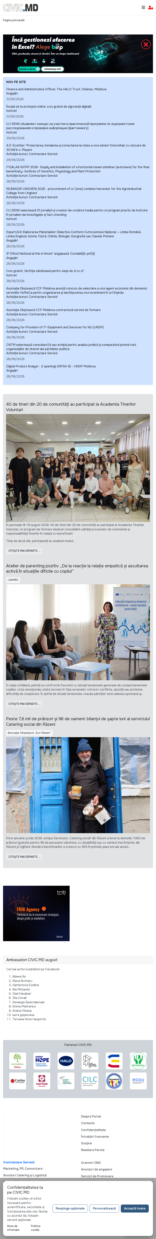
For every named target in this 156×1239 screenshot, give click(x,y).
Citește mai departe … (24, 550)
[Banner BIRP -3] (78, 53)
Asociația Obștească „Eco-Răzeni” (29, 733)
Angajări (12, 93)
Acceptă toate (135, 1208)
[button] (150, 8)
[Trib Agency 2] (36, 913)
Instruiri (11, 111)
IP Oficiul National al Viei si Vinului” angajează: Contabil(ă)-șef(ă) (50, 254)
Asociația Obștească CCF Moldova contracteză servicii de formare (53, 310)
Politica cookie (35, 1228)
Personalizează (104, 1208)
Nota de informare (13, 1228)
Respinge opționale (70, 1208)
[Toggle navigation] (143, 7)
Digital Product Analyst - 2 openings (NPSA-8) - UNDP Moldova (51, 366)
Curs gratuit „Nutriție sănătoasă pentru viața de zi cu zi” (45, 271)
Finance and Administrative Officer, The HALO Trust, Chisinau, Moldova (56, 89)
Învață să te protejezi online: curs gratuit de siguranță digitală (48, 107)
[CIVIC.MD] (20, 7)
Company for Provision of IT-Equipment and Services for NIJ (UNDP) (55, 327)
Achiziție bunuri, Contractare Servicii (31, 154)
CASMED (13, 580)
